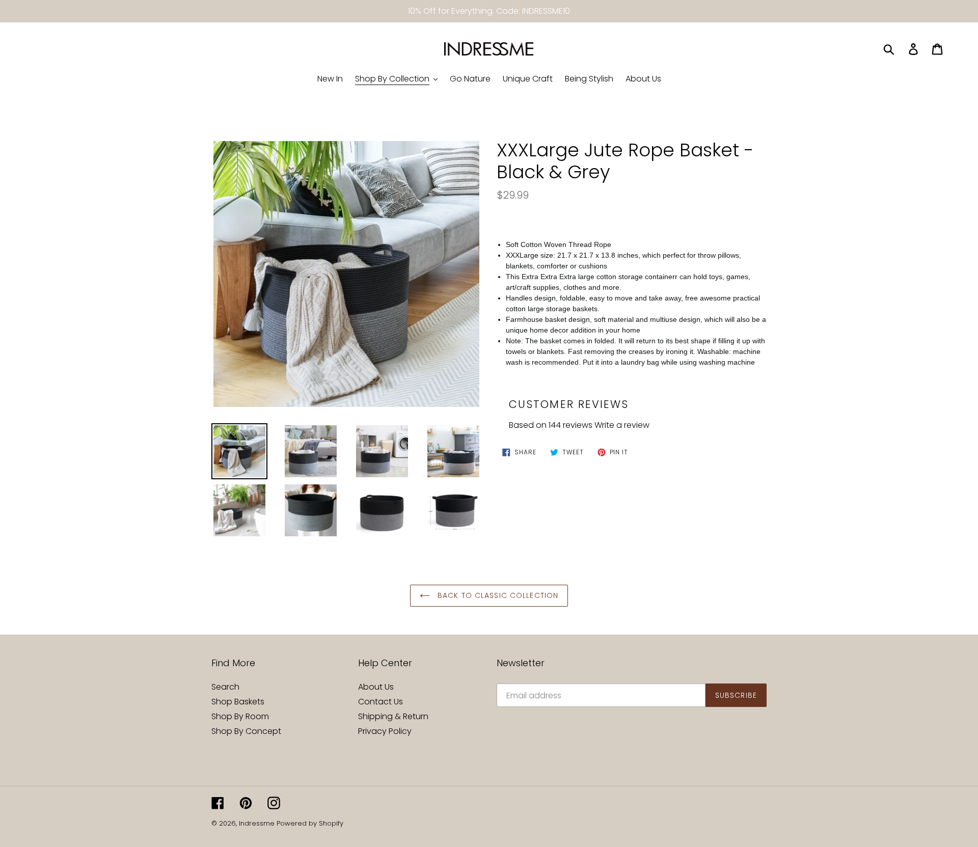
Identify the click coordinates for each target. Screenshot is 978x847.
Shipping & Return (393, 716)
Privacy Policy (385, 731)
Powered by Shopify (310, 823)
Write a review (621, 425)
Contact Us (380, 701)
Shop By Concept (246, 731)
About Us (376, 687)
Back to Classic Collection (496, 595)
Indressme (257, 823)
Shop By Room (240, 716)
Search (225, 687)
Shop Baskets (237, 701)
